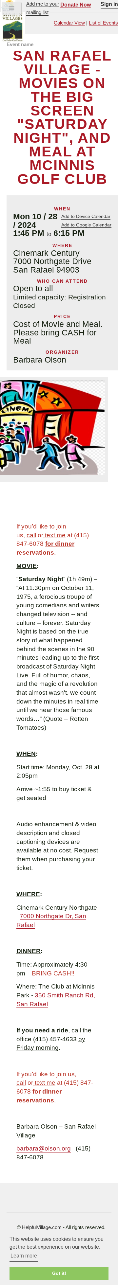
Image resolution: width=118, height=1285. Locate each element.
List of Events (103, 23)
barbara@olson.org (43, 1148)
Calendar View (69, 23)
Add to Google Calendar (86, 224)
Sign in (109, 4)
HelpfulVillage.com (42, 1227)
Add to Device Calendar (85, 216)
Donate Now (75, 5)
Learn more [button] (23, 1255)
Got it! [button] (59, 1273)
